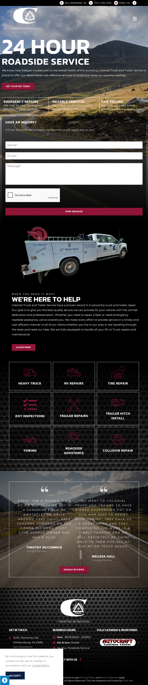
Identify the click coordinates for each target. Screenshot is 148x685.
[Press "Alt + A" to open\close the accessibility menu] (4, 680)
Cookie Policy (40, 665)
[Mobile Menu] (135, 18)
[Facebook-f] (80, 650)
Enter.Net (128, 671)
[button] (18, 86)
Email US (124, 3)
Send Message (74, 211)
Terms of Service (109, 668)
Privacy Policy (87, 668)
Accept (15, 675)
